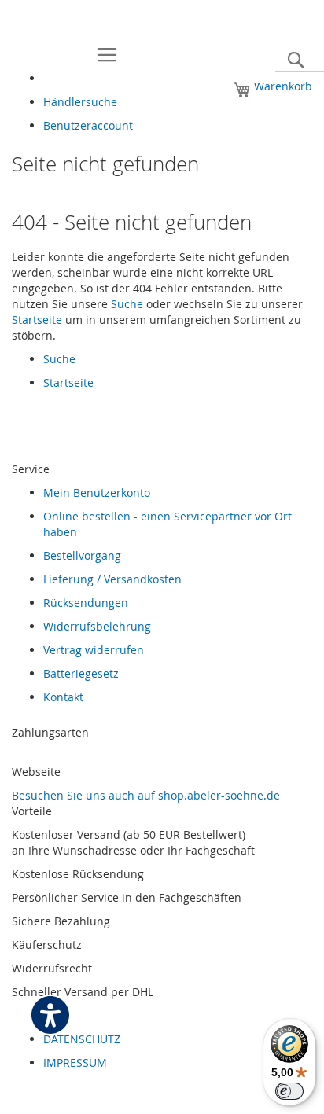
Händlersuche (80, 101)
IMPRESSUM (75, 1062)
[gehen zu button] (27, 1097)
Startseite (37, 319)
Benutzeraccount (88, 125)
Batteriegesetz (81, 673)
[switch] (289, 1091)
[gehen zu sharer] (13, 1097)
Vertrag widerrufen (93, 649)
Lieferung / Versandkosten (112, 579)
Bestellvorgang (82, 555)
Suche (127, 303)
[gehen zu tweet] (19, 1097)
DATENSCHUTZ (81, 1038)
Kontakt (63, 696)
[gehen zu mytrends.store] (32, 1097)
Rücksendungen (85, 602)
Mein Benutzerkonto (96, 492)
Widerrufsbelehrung (97, 626)
